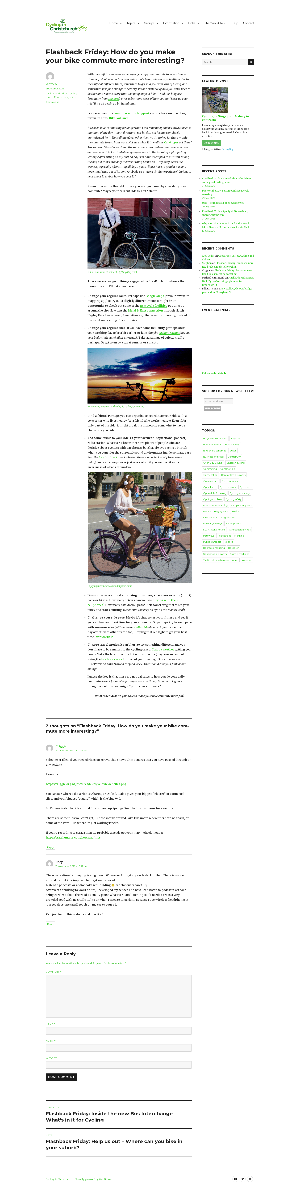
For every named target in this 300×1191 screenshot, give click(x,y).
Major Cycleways (212, 523)
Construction (227, 468)
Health (235, 511)
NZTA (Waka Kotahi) (214, 529)
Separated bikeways (215, 554)
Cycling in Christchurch (59, 1179)
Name (51, 1024)
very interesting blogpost (131, 113)
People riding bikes (65, 97)
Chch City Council (213, 462)
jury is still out (108, 457)
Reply (50, 847)
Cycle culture (210, 481)
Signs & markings (239, 554)
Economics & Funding (215, 505)
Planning (239, 535)
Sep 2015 (113, 98)
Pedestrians (224, 535)
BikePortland (118, 118)
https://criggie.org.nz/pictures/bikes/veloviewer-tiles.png (86, 784)
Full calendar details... (215, 373)
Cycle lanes (209, 487)
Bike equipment (212, 444)
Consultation (210, 475)
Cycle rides (246, 487)
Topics (131, 23)
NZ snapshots (233, 523)
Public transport (212, 541)
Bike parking (232, 444)
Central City (234, 456)
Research (233, 547)
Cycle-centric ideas (57, 93)
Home (113, 23)
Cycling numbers (212, 499)
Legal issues (228, 517)
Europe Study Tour (241, 505)
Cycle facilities (230, 481)
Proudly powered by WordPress (93, 1179)
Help (234, 23)
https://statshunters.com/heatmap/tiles (73, 837)
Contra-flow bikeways (233, 475)
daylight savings (169, 332)
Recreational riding (214, 547)
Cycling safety (233, 499)
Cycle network (228, 487)
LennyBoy (51, 83)
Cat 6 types (171, 142)
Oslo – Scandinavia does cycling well (223, 202)
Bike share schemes (214, 450)
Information (171, 23)
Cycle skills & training (214, 493)
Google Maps (155, 296)
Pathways (208, 535)
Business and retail (213, 456)
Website (51, 1058)
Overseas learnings (240, 529)
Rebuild (228, 541)
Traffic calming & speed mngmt (220, 560)
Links (191, 23)
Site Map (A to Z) (215, 23)
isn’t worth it (104, 637)
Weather (247, 560)
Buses (233, 450)
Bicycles (235, 438)
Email (51, 1041)
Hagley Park (221, 511)
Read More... (211, 142)
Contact (248, 23)
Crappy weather (163, 649)
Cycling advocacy (240, 493)
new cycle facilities (153, 305)
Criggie (61, 746)
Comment (54, 971)
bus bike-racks (111, 659)
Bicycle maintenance (215, 438)
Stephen (207, 263)
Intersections (210, 517)
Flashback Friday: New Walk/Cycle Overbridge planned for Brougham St (228, 281)
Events (207, 511)
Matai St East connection (145, 310)
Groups (149, 23)
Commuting (52, 102)
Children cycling (236, 462)
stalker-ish (141, 627)
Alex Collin (208, 255)
